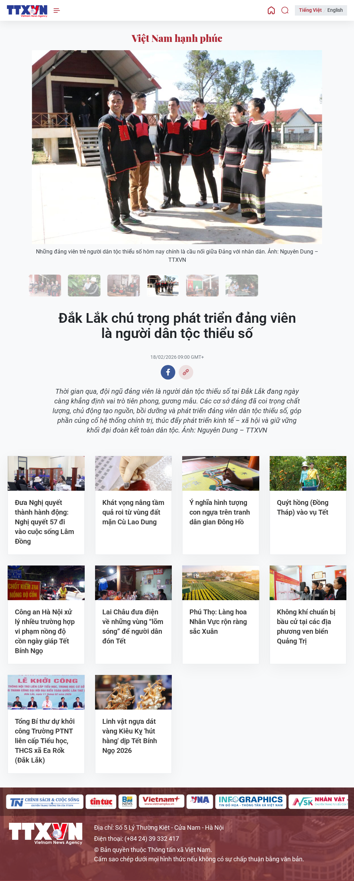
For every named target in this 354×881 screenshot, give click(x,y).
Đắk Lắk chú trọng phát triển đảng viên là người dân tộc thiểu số (27, 11)
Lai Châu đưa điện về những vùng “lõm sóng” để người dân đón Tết (132, 626)
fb (168, 372)
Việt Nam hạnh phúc (177, 38)
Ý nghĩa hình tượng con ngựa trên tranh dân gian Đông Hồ (219, 512)
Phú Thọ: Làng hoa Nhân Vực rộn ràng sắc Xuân (218, 621)
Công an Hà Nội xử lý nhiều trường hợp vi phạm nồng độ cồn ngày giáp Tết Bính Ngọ (45, 631)
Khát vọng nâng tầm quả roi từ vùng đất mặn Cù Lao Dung (133, 512)
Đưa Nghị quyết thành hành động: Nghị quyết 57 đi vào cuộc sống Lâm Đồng (44, 521)
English (335, 10)
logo (46, 834)
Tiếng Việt (310, 10)
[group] (21, 801)
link (186, 372)
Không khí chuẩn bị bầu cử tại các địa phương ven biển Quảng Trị (306, 626)
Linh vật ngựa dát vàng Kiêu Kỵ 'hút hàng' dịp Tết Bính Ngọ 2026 (129, 736)
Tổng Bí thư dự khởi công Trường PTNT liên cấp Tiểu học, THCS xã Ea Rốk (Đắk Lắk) (45, 740)
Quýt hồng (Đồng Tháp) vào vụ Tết (302, 507)
